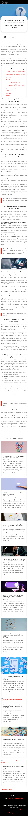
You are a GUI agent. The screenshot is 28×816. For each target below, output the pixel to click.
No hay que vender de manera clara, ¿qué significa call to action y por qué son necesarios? (13, 596)
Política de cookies (22, 809)
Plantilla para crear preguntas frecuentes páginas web (15, 92)
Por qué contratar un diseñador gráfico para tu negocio (13, 767)
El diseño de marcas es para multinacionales (13, 739)
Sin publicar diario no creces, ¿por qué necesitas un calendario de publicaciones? (13, 524)
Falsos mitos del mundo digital (16, 36)
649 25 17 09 (16, 801)
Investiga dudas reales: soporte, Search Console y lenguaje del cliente (17, 81)
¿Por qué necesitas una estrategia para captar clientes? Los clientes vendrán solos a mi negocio (14, 635)
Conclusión (8, 95)
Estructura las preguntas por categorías (17, 84)
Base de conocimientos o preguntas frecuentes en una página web (15, 75)
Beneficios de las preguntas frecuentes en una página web (15, 72)
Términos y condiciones (6, 809)
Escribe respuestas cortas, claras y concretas (17, 86)
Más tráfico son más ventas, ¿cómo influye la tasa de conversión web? (14, 493)
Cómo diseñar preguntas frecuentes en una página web (15, 78)
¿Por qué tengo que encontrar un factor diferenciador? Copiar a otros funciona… (13, 705)
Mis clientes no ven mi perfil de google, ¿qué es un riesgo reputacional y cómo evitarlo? (14, 560)
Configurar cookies (14, 813)
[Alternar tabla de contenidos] (23, 69)
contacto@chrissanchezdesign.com (15, 798)
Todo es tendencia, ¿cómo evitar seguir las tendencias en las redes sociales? (13, 457)
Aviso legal (15, 809)
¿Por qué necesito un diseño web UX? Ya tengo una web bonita (13, 677)
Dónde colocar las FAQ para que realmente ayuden (15, 89)
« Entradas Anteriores (6, 789)
